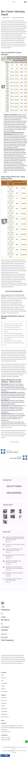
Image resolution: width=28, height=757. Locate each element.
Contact (3, 686)
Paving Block (4, 711)
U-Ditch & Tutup (5, 717)
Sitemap (3, 688)
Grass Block (4, 703)
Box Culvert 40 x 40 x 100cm (10, 188)
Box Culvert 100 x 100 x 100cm (10, 208)
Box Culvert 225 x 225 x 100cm (10, 249)
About (2, 675)
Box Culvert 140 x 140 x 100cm (10, 219)
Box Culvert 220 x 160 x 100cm (10, 244)
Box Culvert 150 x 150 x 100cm (10, 224)
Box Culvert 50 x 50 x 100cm (10, 193)
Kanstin (3, 706)
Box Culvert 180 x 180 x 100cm (10, 234)
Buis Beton (3, 697)
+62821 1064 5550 (5, 739)
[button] (25, 2)
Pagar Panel (4, 708)
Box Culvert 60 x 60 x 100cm (10, 198)
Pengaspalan (4, 714)
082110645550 (14, 493)
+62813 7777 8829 (5, 737)
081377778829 (14, 486)
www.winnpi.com (11, 750)
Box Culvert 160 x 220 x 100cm (10, 229)
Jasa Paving (4, 683)
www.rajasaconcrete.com (10, 747)
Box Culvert (4, 700)
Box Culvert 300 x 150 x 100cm (10, 255)
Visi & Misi (3, 677)
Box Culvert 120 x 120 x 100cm (10, 214)
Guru (6, 750)
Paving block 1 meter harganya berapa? (15, 544)
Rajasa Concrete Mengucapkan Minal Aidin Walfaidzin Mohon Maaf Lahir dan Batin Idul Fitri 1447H (15, 538)
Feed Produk (4, 691)
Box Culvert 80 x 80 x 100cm (10, 203)
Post (2, 680)
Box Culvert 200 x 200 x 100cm (10, 239)
